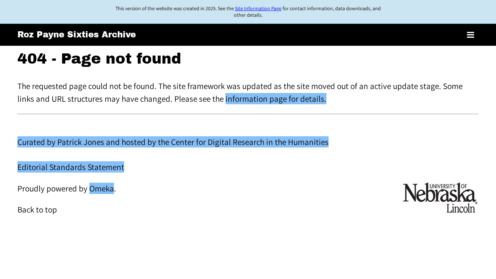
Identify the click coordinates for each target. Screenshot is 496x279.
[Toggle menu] (471, 34)
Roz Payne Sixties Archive (76, 34)
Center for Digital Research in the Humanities (250, 141)
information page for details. (275, 98)
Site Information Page (258, 8)
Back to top (37, 209)
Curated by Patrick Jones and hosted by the (94, 141)
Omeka (101, 188)
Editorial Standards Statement (70, 167)
